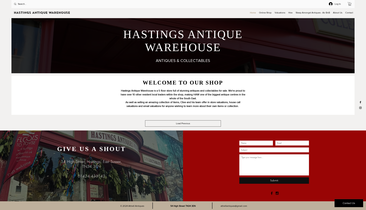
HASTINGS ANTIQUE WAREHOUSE (42, 13)
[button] (350, 4)
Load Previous (183, 123)
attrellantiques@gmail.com (234, 206)
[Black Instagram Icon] (360, 107)
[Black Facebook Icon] (360, 102)
